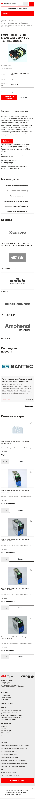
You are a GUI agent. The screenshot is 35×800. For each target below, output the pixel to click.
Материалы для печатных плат (16, 201)
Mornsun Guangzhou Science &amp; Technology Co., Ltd (16, 448)
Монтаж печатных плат (16, 191)
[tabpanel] (17, 129)
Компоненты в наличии (17, 8)
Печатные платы (16, 196)
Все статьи (29, 406)
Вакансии (4, 699)
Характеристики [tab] (21, 111)
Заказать (21, 461)
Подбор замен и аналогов (16, 211)
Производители (7, 703)
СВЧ (2, 769)
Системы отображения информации (14, 760)
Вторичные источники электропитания (15, 745)
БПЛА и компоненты (8, 772)
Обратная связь (18, 780)
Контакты (4, 736)
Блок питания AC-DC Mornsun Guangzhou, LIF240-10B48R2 (15, 589)
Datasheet (7, 141)
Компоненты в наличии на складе (13, 766)
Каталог (6, 13)
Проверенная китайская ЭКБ (16, 206)
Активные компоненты (9, 754)
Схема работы (6, 697)
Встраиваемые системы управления (14, 748)
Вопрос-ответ (6, 730)
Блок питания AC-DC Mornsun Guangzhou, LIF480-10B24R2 (15, 491)
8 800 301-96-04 (10, 160)
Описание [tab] (5, 111)
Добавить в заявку (9, 97)
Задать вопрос (26, 97)
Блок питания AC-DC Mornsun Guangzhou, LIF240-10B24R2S (15, 637)
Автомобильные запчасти (10, 775)
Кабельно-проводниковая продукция (14, 763)
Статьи (3, 728)
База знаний (5, 732)
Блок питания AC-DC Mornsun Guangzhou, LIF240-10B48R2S (15, 540)
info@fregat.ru (9, 163)
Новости (4, 726)
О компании (5, 695)
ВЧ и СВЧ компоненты (9, 751)
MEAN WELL (7, 65)
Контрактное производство (16, 186)
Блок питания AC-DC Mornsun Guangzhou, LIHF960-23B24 (15, 442)
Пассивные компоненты (9, 757)
